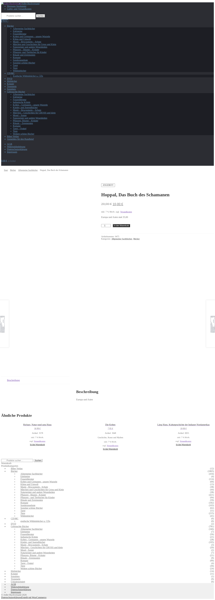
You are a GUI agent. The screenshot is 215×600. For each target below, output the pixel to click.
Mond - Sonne (27, 550)
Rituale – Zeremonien (23, 123)
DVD (9, 78)
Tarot (15, 65)
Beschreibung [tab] (13, 380)
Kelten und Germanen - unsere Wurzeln (38, 481)
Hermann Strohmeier (16, 6)
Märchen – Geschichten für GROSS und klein (34, 113)
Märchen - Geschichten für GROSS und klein (41, 547)
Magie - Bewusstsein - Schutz (34, 487)
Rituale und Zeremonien (24, 55)
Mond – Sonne (20, 115)
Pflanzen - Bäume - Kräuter (33, 495)
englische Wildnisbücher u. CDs (35, 521)
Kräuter (10, 84)
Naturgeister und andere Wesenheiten (30, 47)
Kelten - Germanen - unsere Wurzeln (37, 539)
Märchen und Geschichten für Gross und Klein (34, 44)
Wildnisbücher (19, 70)
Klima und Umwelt (22, 39)
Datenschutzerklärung (17, 149)
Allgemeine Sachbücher (24, 28)
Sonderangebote (20, 60)
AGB (9, 144)
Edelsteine (17, 31)
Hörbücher (12, 81)
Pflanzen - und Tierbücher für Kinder (37, 497)
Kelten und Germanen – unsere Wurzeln (31, 36)
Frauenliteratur (19, 34)
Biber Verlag (13, 136)
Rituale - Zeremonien (30, 558)
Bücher (10, 26)
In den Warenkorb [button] (37, 445)
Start (6, 170)
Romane (17, 57)
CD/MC (11, 73)
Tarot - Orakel (26, 563)
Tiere (15, 68)
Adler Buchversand (30, 3)
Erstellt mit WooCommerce (33, 597)
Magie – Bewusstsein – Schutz (27, 41)
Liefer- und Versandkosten (19, 9)
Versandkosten (39, 441)
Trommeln (12, 86)
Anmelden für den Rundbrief (20, 139)
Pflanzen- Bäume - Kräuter (32, 555)
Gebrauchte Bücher (16, 91)
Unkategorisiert (18, 581)
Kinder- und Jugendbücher (25, 107)
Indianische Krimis (21, 102)
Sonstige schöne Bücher (24, 63)
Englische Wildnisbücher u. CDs (28, 76)
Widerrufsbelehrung (16, 146)
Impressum (12, 152)
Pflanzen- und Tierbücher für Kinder (30, 52)
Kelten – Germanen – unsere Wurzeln (30, 105)
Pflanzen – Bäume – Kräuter (26, 49)
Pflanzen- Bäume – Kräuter (25, 120)
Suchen (40, 16)
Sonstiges (11, 89)
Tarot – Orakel (19, 128)
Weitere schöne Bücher (23, 134)
